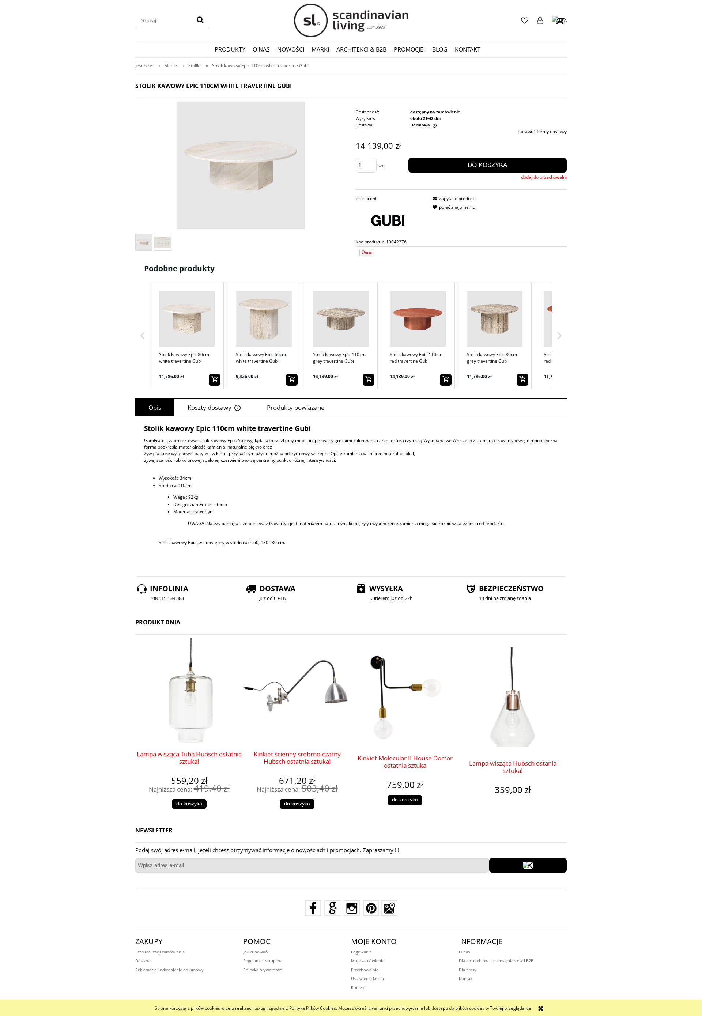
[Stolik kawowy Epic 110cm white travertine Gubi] (144, 242)
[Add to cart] (214, 380)
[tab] (154, 407)
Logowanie (540, 20)
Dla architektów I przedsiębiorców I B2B (496, 960)
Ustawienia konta (367, 978)
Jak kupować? (256, 952)
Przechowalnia (364, 969)
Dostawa (143, 960)
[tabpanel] (351, 494)
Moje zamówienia (367, 960)
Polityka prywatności (263, 969)
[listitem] (187, 335)
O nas (464, 952)
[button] (142, 335)
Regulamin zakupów (262, 960)
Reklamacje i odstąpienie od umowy (169, 969)
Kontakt (358, 987)
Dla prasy (467, 969)
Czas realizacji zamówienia (160, 952)
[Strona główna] (351, 20)
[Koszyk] (559, 20)
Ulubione (524, 20)
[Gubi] (388, 220)
